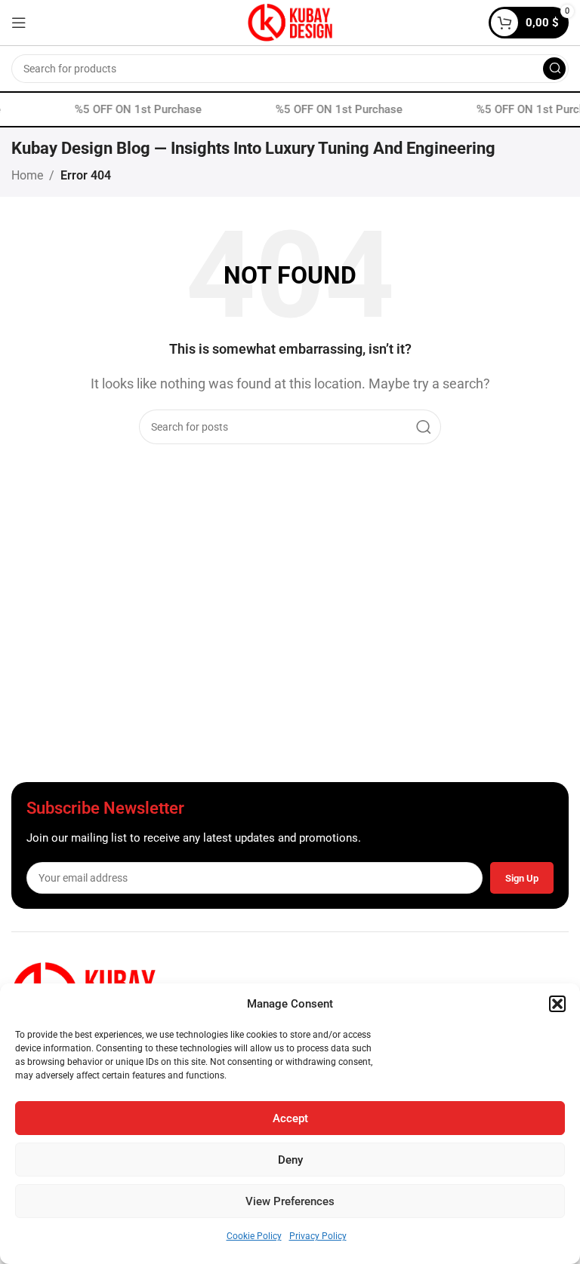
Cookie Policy (254, 1236)
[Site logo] (290, 21)
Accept (290, 1118)
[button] (557, 1003)
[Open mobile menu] (19, 23)
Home (27, 175)
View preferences (290, 1201)
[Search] (554, 68)
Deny (290, 1160)
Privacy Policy (318, 1236)
